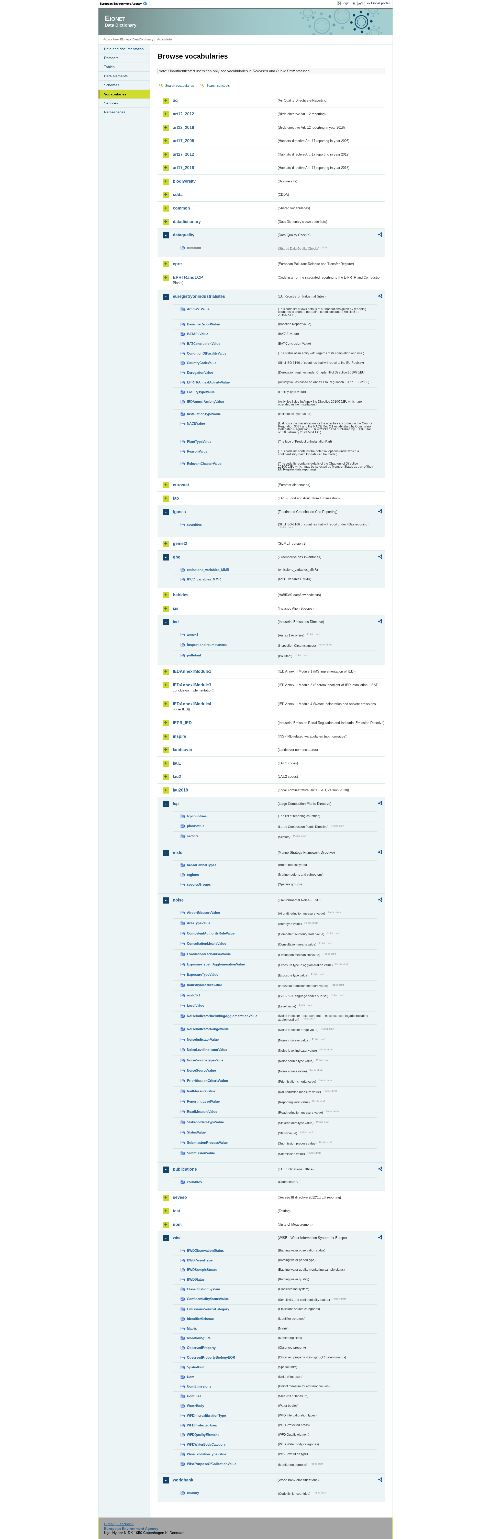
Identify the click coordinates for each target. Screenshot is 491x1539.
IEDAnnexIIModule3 (192, 685)
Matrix (192, 1329)
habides (180, 595)
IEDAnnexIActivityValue (205, 402)
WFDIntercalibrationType (206, 1415)
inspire (179, 736)
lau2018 (180, 790)
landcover (182, 749)
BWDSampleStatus (202, 1270)
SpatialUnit (195, 1367)
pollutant (194, 655)
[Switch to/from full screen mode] (361, 3)
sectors (192, 836)
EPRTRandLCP (188, 277)
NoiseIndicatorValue (203, 1039)
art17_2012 (183, 154)
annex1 (192, 634)
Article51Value (198, 309)
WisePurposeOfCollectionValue (211, 1464)
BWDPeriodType (200, 1260)
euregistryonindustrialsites (199, 296)
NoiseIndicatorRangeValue (208, 1029)
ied (176, 622)
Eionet (124, 39)
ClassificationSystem (203, 1289)
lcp (176, 803)
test (176, 1211)
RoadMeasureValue (202, 1112)
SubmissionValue (201, 1153)
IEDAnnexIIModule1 (192, 671)
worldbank (183, 1480)
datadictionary (187, 221)
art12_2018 (183, 127)
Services (111, 103)
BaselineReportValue (203, 324)
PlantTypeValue (199, 442)
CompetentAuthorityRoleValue (211, 933)
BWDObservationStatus (205, 1250)
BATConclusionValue (203, 344)
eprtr (177, 264)
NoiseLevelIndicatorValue (207, 1050)
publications (185, 1169)
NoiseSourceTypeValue (205, 1060)
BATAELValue (197, 334)
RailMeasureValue (201, 1091)
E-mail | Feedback (118, 1524)
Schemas (111, 85)
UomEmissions (199, 1386)
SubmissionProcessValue (207, 1143)
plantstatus (195, 826)
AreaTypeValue (198, 923)
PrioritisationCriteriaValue (207, 1081)
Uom (190, 1377)
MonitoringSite (198, 1338)
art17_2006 (183, 141)
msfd (178, 852)
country (193, 1493)
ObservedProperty (201, 1348)
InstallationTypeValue (204, 414)
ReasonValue (197, 451)
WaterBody (195, 1406)
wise (177, 1238)
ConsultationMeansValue (206, 944)
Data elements (116, 76)
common (181, 208)
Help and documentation (124, 49)
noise (178, 900)
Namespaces (114, 112)
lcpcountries (197, 816)
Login (346, 3)
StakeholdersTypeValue (205, 1122)
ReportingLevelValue (203, 1101)
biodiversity (184, 181)
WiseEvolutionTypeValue (206, 1454)
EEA (125, 3)
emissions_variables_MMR (208, 570)
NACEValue (196, 423)
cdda (178, 194)
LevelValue (195, 1005)
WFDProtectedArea (202, 1425)
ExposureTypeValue (202, 974)
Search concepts (218, 85)
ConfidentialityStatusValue (208, 1299)
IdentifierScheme (200, 1319)
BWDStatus (196, 1279)
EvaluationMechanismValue (209, 954)
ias (175, 608)
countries (194, 524)
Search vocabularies (179, 85)
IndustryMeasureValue (204, 985)
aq (175, 100)
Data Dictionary (142, 39)
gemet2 (180, 543)
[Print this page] (355, 3)
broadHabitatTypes (201, 865)
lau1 (177, 763)
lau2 (177, 776)
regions (193, 875)
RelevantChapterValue (204, 464)
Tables (109, 67)
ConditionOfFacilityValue (206, 353)
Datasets (111, 58)
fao (176, 498)
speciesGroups (199, 884)
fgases (179, 512)
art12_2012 (183, 114)
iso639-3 (193, 995)
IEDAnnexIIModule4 (192, 704)
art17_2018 (183, 168)
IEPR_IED (182, 723)
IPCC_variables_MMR (204, 579)
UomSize (194, 1396)
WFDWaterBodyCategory (206, 1444)
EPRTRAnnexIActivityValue (208, 382)
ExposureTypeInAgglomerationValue (216, 964)
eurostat (181, 485)
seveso (180, 1197)
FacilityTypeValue (201, 392)
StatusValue (196, 1132)
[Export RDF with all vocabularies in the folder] (380, 235)
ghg (177, 557)
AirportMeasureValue (203, 913)
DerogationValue (200, 373)
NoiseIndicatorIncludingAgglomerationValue (222, 1016)
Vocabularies (115, 94)
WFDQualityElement (203, 1435)
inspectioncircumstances (207, 645)
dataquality (183, 235)
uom (177, 1224)
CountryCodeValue (201, 363)
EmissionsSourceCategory (208, 1309)
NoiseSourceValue (201, 1070)
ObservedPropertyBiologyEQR (211, 1357)
